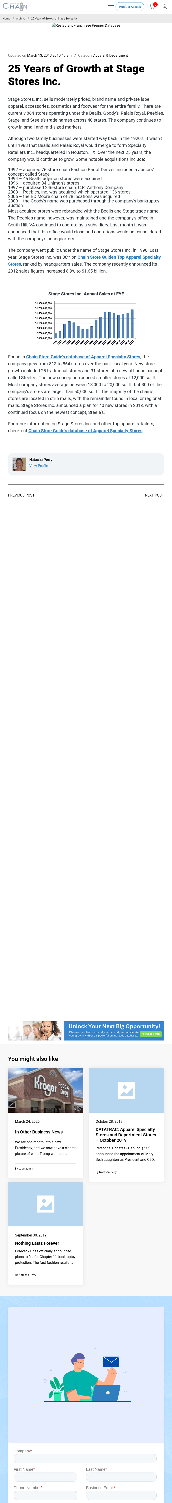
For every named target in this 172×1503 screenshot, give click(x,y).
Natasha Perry (108, 1172)
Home (6, 18)
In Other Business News (39, 1132)
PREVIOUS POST (21, 495)
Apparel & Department (110, 55)
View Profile (38, 466)
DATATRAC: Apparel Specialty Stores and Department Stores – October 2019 (126, 1135)
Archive (20, 18)
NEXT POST (154, 495)
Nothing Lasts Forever (37, 1243)
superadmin (26, 1168)
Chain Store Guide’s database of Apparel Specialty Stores (83, 356)
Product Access (130, 7)
